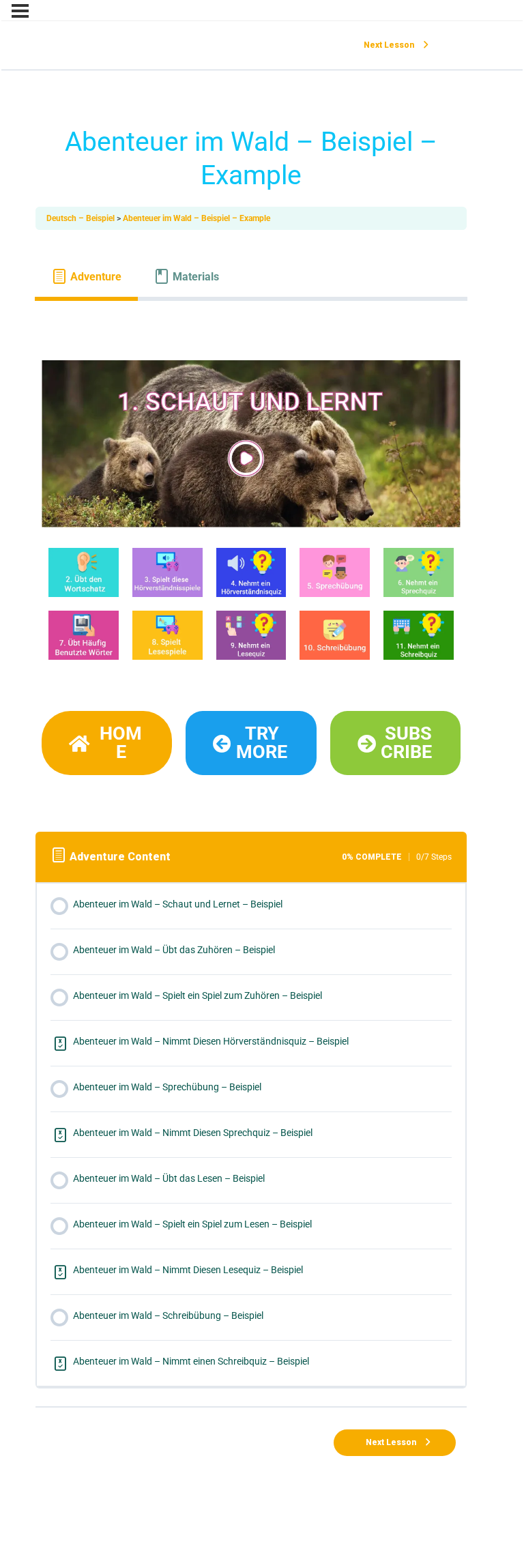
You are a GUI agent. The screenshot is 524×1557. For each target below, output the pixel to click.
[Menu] (20, 10)
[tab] (86, 276)
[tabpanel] (251, 552)
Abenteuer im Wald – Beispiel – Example (196, 218)
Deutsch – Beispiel (81, 218)
